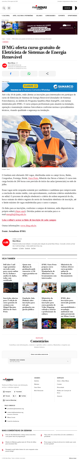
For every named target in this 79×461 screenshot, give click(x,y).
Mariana (36, 384)
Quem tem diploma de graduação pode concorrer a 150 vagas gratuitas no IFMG (29, 270)
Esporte (61, 15)
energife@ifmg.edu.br (16, 214)
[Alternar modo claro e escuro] (75, 8)
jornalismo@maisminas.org (15, 408)
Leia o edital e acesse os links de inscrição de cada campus (29, 220)
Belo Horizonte (38, 390)
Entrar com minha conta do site (39, 354)
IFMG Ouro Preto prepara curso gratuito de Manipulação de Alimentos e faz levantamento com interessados (49, 271)
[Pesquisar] (4, 8)
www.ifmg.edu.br (28, 225)
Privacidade (60, 387)
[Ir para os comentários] (17, 63)
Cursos (8, 39)
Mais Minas (11, 63)
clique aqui (20, 211)
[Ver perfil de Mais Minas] (5, 242)
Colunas (39, 15)
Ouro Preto (33, 178)
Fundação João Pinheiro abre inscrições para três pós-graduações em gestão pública (28, 303)
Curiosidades (50, 15)
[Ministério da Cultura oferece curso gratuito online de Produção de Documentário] (68, 287)
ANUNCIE (67, 8)
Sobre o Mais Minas (63, 381)
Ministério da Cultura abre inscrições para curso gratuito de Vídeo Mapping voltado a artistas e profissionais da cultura (49, 306)
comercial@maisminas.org (15, 412)
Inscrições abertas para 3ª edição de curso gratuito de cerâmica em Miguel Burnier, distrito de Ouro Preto (10, 305)
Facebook (27, 248)
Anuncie (59, 396)
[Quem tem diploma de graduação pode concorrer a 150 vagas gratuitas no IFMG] (29, 287)
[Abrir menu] (9, 8)
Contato (59, 384)
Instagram (15, 248)
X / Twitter (21, 248)
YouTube (33, 248)
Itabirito (36, 381)
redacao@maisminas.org (14, 65)
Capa (3, 39)
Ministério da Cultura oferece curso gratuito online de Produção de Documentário (67, 270)
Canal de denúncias (13, 421)
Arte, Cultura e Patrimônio (23, 15)
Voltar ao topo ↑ (73, 458)
